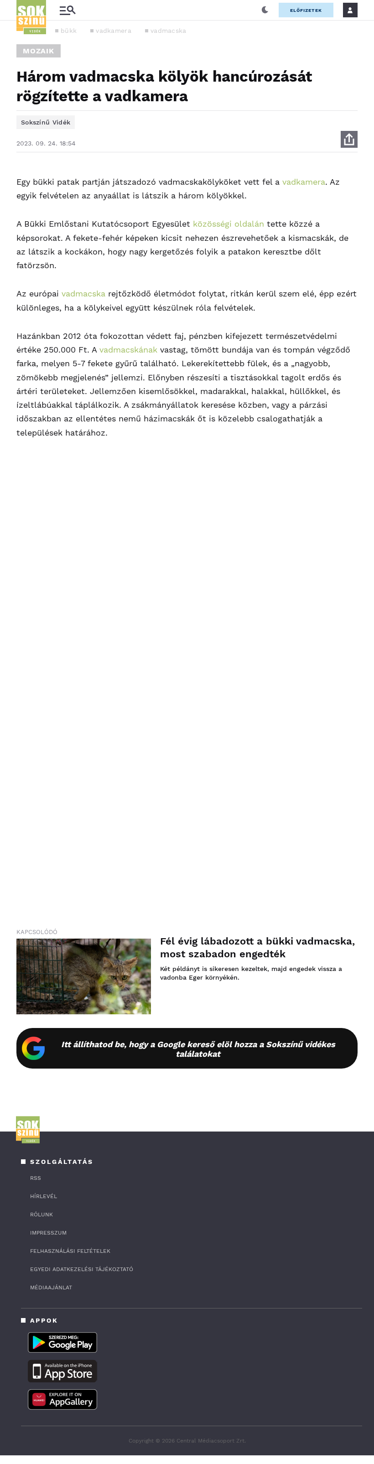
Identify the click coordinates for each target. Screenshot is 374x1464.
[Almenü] (67, 10)
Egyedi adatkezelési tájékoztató (81, 1269)
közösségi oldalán (228, 223)
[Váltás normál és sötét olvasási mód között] (265, 10)
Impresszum (48, 1233)
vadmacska (169, 30)
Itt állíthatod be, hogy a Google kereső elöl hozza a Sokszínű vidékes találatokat (198, 1049)
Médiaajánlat (51, 1287)
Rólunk (41, 1214)
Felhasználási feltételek (70, 1251)
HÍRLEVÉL (43, 1196)
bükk (69, 30)
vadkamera (113, 30)
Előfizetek (306, 10)
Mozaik (38, 51)
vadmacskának (128, 349)
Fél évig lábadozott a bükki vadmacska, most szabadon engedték (257, 947)
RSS (35, 1178)
